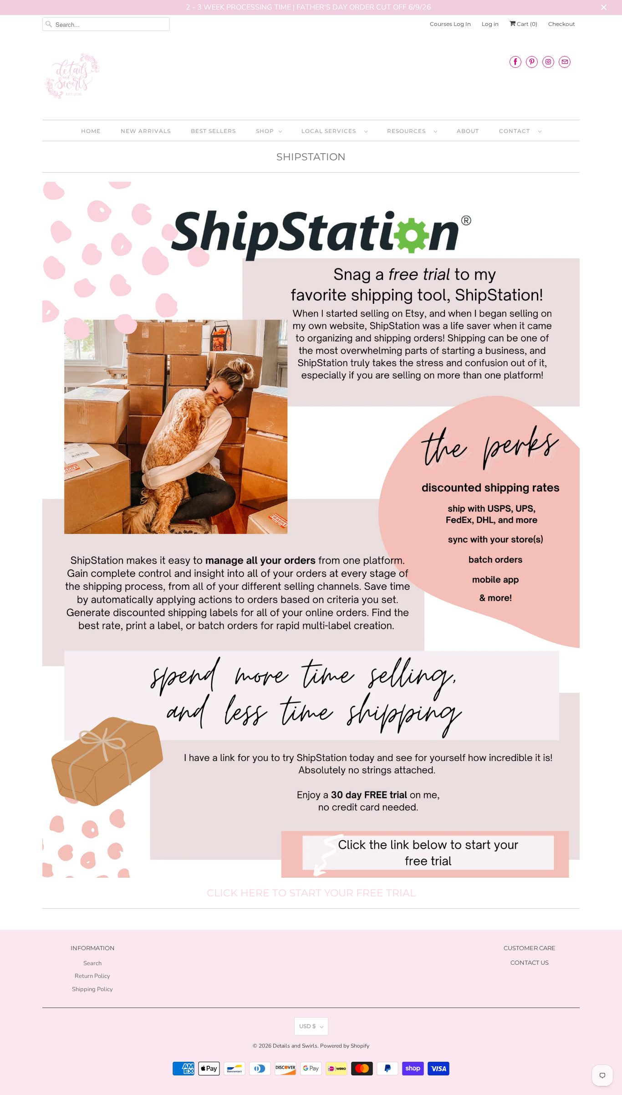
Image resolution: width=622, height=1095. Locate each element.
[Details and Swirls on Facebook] (515, 61)
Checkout (561, 23)
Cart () (526, 23)
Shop (265, 131)
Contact (516, 131)
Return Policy (92, 976)
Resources (408, 131)
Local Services (330, 131)
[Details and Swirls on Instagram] (548, 61)
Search (92, 963)
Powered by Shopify (344, 1045)
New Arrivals (146, 131)
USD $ (307, 1026)
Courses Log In (450, 23)
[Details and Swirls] (311, 79)
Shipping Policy (92, 989)
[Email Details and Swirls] (565, 61)
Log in (490, 23)
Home (91, 131)
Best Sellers (213, 131)
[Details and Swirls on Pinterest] (532, 61)
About (468, 131)
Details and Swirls (295, 1045)
